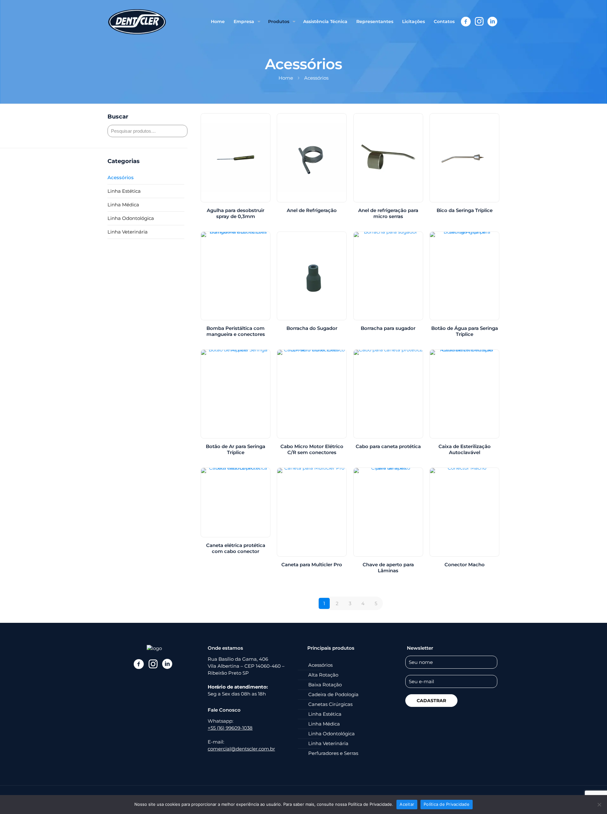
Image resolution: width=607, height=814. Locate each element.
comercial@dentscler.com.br (241, 749)
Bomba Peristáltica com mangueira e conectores (235, 331)
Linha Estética (124, 191)
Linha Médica (123, 205)
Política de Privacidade (446, 804)
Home (286, 78)
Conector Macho (465, 565)
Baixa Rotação (325, 685)
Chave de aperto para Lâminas (388, 568)
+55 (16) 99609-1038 (230, 728)
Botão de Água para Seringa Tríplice (464, 331)
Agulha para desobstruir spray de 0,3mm (235, 213)
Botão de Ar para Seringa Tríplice (235, 449)
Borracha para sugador (388, 328)
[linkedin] (167, 664)
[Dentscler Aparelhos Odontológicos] (137, 21)
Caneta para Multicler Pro (311, 565)
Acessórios (120, 177)
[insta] (153, 664)
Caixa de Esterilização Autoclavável (464, 449)
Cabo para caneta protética (388, 446)
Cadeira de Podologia (333, 694)
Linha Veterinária (127, 232)
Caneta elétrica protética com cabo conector (235, 548)
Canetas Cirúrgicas (330, 704)
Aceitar (407, 804)
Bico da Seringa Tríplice (465, 210)
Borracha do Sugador (311, 328)
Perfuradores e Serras (333, 753)
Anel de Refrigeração (312, 210)
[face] (138, 664)
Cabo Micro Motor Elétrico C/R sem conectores (311, 449)
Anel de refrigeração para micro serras (388, 213)
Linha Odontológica (130, 218)
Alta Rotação (323, 675)
